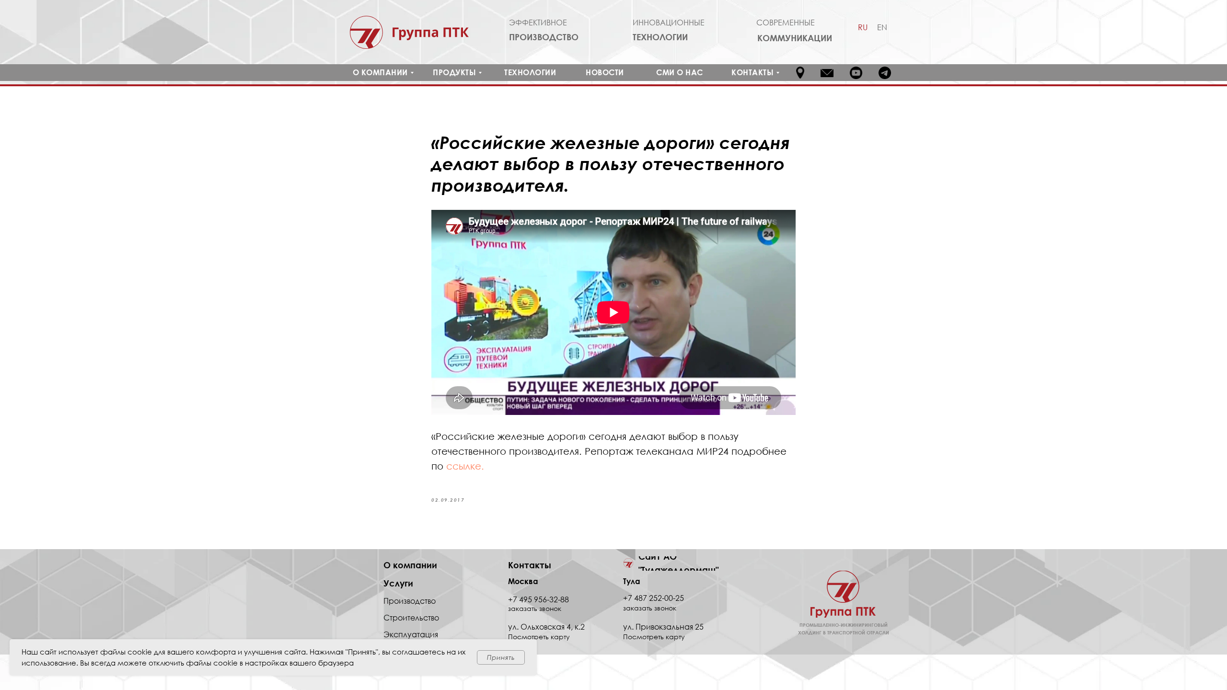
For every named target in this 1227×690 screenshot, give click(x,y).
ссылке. (465, 466)
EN (882, 27)
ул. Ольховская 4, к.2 (546, 627)
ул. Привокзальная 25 (663, 627)
